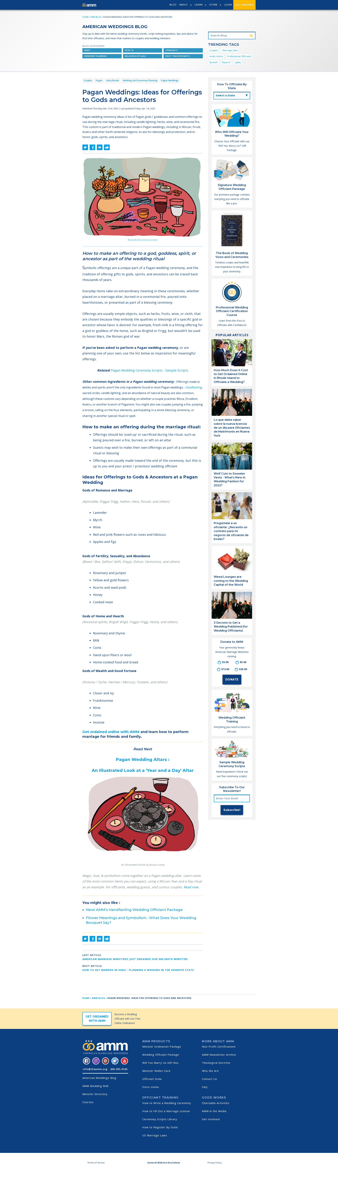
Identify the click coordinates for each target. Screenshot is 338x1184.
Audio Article (216, 56)
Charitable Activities (215, 1103)
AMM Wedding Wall (95, 1086)
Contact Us (209, 1079)
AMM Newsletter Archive (219, 1054)
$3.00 (225, 662)
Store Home (150, 1087)
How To (129, 50)
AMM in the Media (214, 1111)
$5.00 (243, 662)
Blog (173, 4)
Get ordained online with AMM (110, 732)
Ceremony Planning (95, 56)
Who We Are (210, 1071)
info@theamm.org (95, 1069)
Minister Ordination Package (161, 1046)
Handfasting (194, 387)
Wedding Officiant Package (160, 1054)
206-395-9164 (118, 1069)
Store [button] (213, 4)
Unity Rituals (112, 80)
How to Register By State (160, 1127)
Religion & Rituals (135, 56)
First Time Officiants (177, 56)
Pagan (99, 80)
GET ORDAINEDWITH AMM (97, 1018)
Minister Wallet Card (156, 1071)
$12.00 (225, 669)
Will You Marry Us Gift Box (160, 1062)
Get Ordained (244, 4)
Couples (213, 50)
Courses (88, 1102)
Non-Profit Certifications (219, 1046)
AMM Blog (96, 16)
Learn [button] (199, 4)
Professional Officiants (239, 56)
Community (171, 50)
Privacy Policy (215, 1162)
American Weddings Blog (99, 1078)
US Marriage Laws (154, 1135)
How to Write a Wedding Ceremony (166, 1103)
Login (228, 4)
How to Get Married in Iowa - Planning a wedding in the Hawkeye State (138, 970)
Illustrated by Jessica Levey (143, 239)
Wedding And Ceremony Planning (140, 80)
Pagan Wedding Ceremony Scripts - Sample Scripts (149, 370)
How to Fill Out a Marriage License (166, 1111)
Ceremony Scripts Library (159, 1119)
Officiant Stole (152, 1079)
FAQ (205, 1087)
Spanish (213, 62)
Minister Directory (95, 1094)
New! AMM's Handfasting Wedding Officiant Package (134, 910)
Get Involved (211, 1119)
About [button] (183, 4)
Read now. (191, 887)
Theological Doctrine (216, 1062)
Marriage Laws (230, 50)
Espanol (226, 62)
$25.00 (243, 669)
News (87, 50)
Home (85, 16)
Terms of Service (96, 1162)
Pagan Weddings (170, 80)
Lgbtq (238, 62)
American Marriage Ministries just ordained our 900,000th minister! (135, 959)
